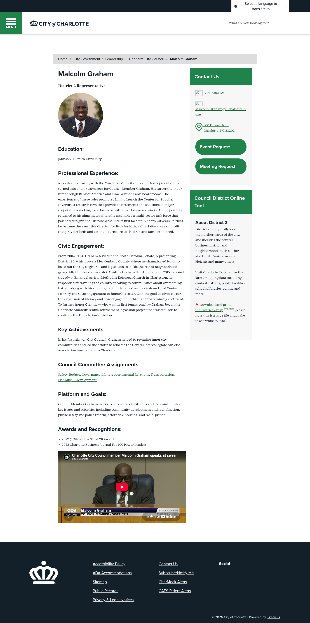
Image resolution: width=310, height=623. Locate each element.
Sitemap (100, 581)
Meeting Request (217, 166)
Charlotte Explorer (217, 272)
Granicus (273, 617)
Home (62, 58)
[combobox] (260, 6)
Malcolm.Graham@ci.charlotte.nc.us (220, 111)
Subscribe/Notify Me (176, 572)
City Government (87, 58)
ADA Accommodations (112, 572)
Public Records (105, 590)
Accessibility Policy (109, 563)
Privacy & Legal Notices (113, 599)
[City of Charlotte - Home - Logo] (59, 23)
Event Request (215, 146)
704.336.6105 (214, 93)
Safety (62, 375)
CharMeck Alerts (173, 581)
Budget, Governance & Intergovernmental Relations (109, 375)
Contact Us (168, 563)
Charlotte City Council (147, 58)
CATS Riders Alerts (175, 590)
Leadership (114, 58)
